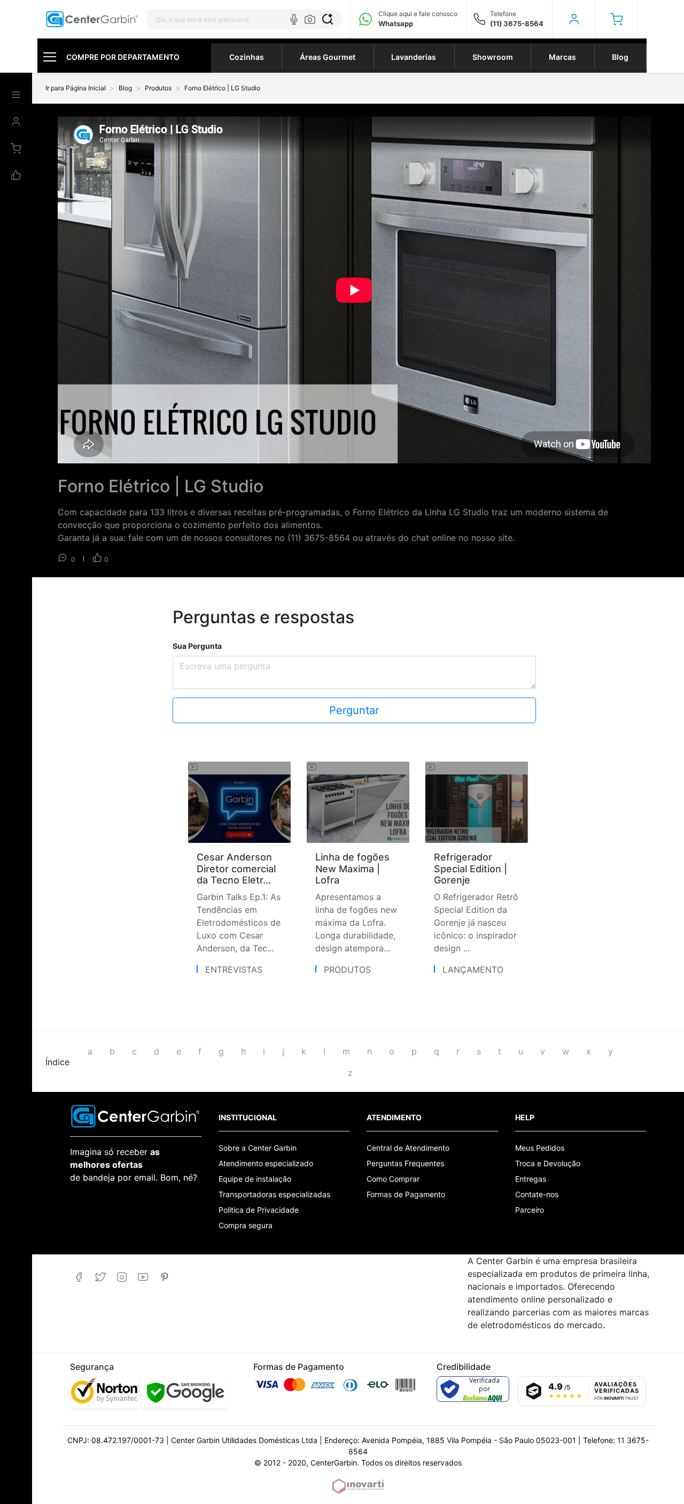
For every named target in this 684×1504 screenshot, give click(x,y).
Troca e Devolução (547, 1163)
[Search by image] (310, 19)
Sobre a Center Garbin (258, 1147)
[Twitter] (100, 1277)
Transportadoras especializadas (274, 1194)
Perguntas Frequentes (405, 1163)
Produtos (347, 969)
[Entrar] (574, 19)
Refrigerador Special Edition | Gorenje (470, 868)
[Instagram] (121, 1277)
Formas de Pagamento (406, 1194)
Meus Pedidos (539, 1147)
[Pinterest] (164, 1277)
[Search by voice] (294, 19)
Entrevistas (233, 969)
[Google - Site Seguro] (185, 1392)
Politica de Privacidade (259, 1209)
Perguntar (354, 710)
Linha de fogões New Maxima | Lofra (352, 868)
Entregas (530, 1178)
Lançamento (472, 969)
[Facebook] (78, 1277)
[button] (616, 19)
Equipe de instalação (255, 1178)
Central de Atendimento (408, 1147)
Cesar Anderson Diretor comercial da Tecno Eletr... (236, 868)
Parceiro (529, 1209)
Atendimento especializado (266, 1163)
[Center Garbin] (92, 19)
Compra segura (246, 1225)
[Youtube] (143, 1277)
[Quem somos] (135, 1115)
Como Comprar (393, 1178)
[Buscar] (327, 19)
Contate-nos (536, 1194)
